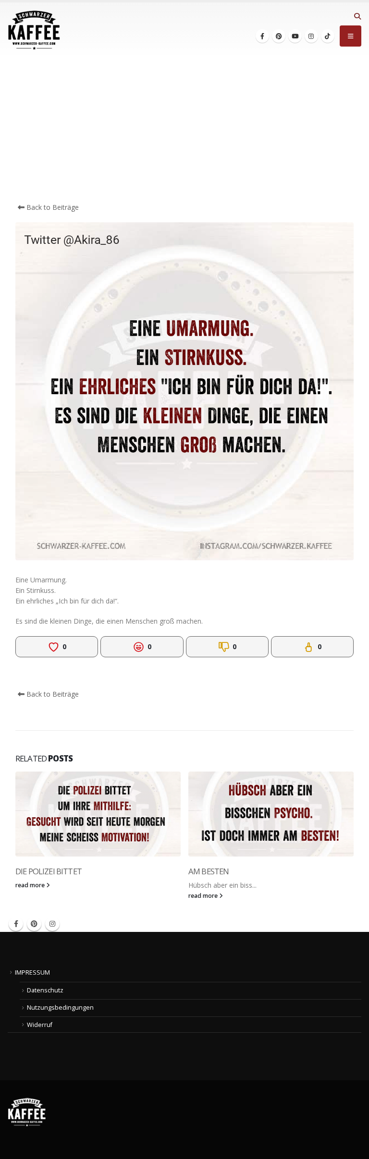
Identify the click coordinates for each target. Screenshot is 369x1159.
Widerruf (39, 1025)
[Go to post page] (98, 814)
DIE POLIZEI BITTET (48, 871)
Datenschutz (45, 990)
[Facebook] (262, 36)
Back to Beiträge (52, 207)
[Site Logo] (34, 30)
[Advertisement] (184, 130)
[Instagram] (311, 36)
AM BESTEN (208, 871)
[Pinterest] (278, 36)
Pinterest (34, 924)
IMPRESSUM (32, 972)
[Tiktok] (327, 36)
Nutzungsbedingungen (60, 1007)
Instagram (52, 924)
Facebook (16, 924)
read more (30, 885)
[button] (357, 16)
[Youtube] (295, 36)
